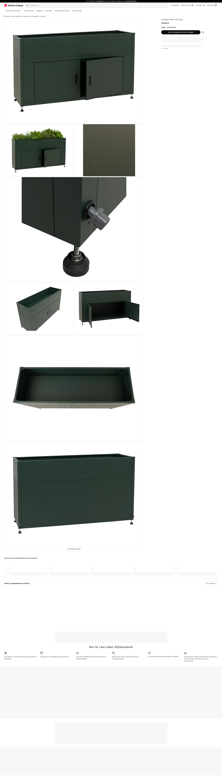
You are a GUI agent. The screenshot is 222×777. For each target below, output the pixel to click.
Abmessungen (171, 27)
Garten (8, 16)
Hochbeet (42, 16)
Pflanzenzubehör (35, 16)
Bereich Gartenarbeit (16, 16)
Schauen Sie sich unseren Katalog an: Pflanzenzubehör (20, 558)
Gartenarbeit (26, 16)
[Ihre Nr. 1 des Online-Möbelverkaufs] (13, 5)
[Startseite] (4, 16)
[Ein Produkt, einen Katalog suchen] (27, 5)
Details (163, 27)
